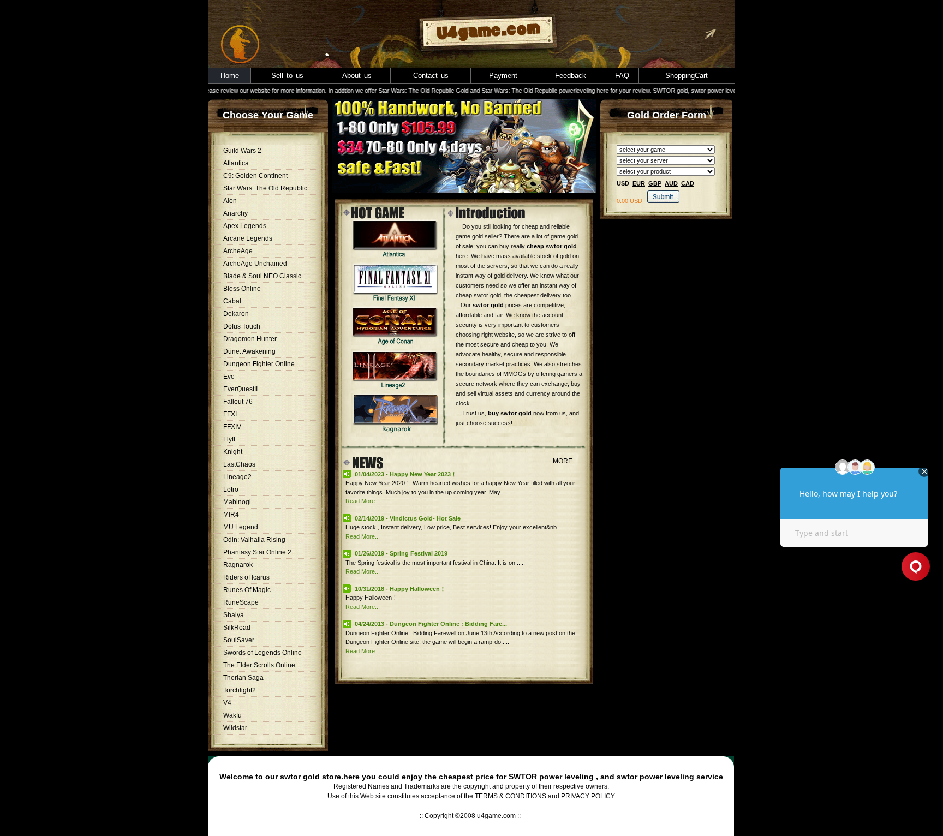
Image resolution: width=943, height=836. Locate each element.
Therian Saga (243, 678)
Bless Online (242, 288)
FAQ (622, 75)
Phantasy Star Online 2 (257, 552)
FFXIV (232, 427)
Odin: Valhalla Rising (254, 540)
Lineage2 (237, 477)
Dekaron (236, 314)
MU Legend (240, 527)
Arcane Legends (247, 238)
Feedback (570, 75)
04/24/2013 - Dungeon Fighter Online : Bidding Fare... (431, 623)
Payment (503, 75)
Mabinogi (237, 502)
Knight (232, 452)
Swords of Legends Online (262, 652)
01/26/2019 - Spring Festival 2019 (401, 553)
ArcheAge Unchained (255, 263)
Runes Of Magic (247, 590)
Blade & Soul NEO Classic (262, 276)
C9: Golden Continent (255, 176)
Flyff (229, 439)
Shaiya (233, 615)
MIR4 (231, 514)
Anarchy (235, 213)
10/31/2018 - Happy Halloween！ (400, 589)
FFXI (230, 414)
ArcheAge (238, 251)
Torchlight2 (239, 690)
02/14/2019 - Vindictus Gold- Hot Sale (408, 518)
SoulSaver (238, 640)
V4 (227, 703)
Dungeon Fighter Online (259, 364)
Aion (230, 201)
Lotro (230, 489)
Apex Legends (244, 226)
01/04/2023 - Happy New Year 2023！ (406, 474)
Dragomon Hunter (250, 339)
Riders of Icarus (246, 577)
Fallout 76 (238, 401)
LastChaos (239, 464)
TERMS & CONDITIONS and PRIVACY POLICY (545, 796)
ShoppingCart (686, 75)
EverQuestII (240, 389)
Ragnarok (238, 565)
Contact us (431, 75)
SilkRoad (236, 627)
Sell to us (287, 75)
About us (357, 75)
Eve (229, 376)
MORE (562, 461)
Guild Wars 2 (242, 150)
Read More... (362, 501)
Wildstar (235, 728)
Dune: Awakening (249, 351)
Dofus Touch (241, 326)
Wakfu (232, 715)
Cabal (232, 301)
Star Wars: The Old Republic (265, 188)
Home (229, 75)
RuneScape (241, 602)
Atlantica (236, 163)
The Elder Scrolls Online (259, 665)
